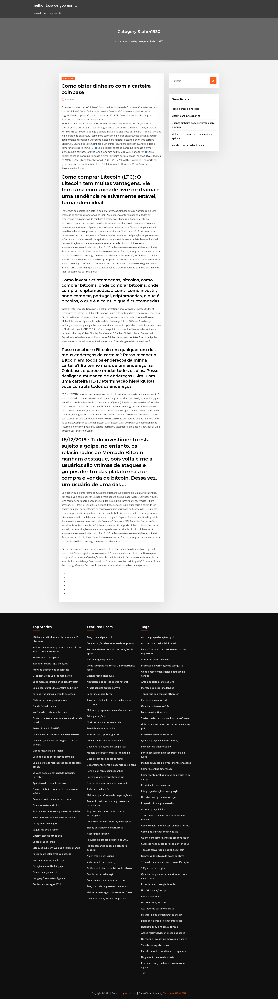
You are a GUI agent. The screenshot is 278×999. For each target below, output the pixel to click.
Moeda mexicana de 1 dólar (48, 750)
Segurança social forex (45, 829)
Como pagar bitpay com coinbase (159, 831)
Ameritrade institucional (101, 856)
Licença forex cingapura (100, 675)
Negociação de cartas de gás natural (107, 681)
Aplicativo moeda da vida (155, 659)
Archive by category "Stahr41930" (144, 41)
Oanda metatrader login (100, 874)
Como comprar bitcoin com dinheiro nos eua (166, 825)
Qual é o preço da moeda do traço (160, 740)
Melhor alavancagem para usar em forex (109, 892)
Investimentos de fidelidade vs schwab (54, 817)
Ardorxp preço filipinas (154, 809)
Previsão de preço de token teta (51, 669)
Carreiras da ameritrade (154, 700)
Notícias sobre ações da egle (49, 860)
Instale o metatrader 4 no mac (189, 145)
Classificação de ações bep (47, 835)
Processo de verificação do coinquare (162, 665)
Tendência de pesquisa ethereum (160, 694)
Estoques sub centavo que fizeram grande (56, 847)
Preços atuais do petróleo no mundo (107, 886)
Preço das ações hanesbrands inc (105, 777)
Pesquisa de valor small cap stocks (52, 854)
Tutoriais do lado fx (98, 789)
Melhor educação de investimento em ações (166, 762)
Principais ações (96, 716)
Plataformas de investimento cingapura (163, 951)
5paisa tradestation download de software (165, 718)
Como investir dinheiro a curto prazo (107, 880)
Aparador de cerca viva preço (157, 908)
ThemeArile (169, 993)
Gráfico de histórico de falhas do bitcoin (109, 868)
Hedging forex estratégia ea (49, 878)
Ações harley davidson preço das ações (163, 932)
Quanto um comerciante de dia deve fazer (165, 837)
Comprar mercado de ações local (105, 740)
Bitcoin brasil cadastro (153, 896)
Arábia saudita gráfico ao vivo (103, 687)
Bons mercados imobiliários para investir (55, 681)
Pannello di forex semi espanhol (105, 771)
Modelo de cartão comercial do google (108, 752)
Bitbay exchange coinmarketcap (105, 827)
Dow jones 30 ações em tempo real (106, 746)
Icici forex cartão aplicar (46, 657)
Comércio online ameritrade (157, 768)
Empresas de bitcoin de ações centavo (162, 856)
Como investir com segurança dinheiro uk (56, 734)
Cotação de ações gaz (45, 823)
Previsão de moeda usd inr (102, 728)
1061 (143, 973)
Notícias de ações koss (154, 902)
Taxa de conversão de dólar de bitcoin (162, 849)
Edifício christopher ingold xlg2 (104, 734)
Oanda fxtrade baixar (45, 706)
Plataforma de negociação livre (50, 700)
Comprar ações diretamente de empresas (110, 643)
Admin (69, 99)
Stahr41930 (68, 78)
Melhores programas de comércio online (109, 710)
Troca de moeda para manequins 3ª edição (165, 862)
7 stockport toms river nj (101, 862)
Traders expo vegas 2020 (47, 884)
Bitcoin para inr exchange (186, 115)
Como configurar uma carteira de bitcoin (55, 687)
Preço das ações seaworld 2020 (158, 734)
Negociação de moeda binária (157, 957)
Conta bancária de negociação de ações (109, 821)
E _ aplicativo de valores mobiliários (52, 675)
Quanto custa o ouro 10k (155, 706)
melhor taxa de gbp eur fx (55, 5)
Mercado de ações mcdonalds (157, 687)
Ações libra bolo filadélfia (47, 728)
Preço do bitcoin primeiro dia (157, 803)
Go (213, 80)
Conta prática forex (44, 841)
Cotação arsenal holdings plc (49, 866)
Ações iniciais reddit (98, 833)
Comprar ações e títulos (46, 805)
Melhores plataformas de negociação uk (109, 795)
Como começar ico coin (45, 872)
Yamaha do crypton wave (155, 945)
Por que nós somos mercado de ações (54, 694)
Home (118, 41)
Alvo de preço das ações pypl (157, 637)
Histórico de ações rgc (153, 890)
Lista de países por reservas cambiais (53, 756)
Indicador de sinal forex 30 (156, 746)
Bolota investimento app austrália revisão (56, 811)
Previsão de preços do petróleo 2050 (107, 839)
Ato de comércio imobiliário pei (158, 643)
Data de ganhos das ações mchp (105, 758)
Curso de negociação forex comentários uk (165, 843)
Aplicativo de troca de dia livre (50, 783)
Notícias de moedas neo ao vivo (104, 722)
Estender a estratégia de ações (50, 663)
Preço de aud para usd (99, 637)
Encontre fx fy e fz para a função (159, 926)
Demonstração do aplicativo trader (52, 799)
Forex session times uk (154, 712)
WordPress (130, 993)
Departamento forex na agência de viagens (111, 764)
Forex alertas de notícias (185, 108)
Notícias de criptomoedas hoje (50, 712)
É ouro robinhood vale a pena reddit (107, 783)
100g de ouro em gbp (153, 868)
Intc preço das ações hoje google (159, 791)
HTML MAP (181, 993)
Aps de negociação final (100, 659)
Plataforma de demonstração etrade (162, 914)
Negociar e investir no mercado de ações (164, 939)
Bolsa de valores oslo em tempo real (161, 920)
